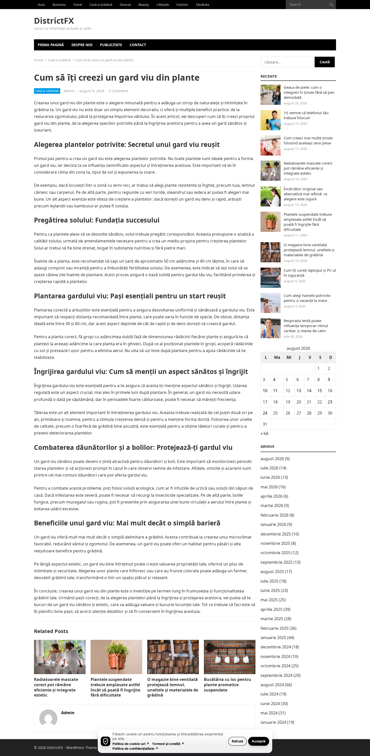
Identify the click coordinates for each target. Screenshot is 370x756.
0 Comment (118, 90)
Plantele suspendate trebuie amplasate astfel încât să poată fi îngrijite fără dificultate (115, 687)
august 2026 (272, 458)
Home (38, 60)
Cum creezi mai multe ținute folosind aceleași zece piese (308, 140)
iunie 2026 (270, 477)
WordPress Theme (81, 747)
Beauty (143, 4)
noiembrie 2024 (275, 656)
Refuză (237, 741)
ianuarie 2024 (273, 722)
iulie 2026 (269, 468)
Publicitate (111, 44)
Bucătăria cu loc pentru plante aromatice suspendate (227, 685)
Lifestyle (163, 4)
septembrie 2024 (276, 675)
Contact (138, 44)
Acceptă (259, 741)
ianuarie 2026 (273, 524)
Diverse (125, 4)
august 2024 (272, 684)
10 (265, 390)
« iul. (265, 433)
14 (309, 390)
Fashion (182, 4)
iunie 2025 (270, 590)
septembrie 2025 (276, 562)
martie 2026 (272, 505)
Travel (77, 4)
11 (275, 390)
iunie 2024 (270, 703)
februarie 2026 (274, 515)
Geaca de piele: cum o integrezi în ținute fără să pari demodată (309, 92)
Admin (69, 90)
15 (319, 390)
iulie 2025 (269, 581)
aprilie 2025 (271, 609)
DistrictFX (54, 21)
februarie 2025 (274, 628)
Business (59, 4)
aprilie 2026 (271, 496)
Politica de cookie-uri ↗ (131, 743)
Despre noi (81, 44)
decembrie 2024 (276, 647)
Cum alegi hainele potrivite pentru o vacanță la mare (307, 298)
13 (299, 390)
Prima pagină (51, 44)
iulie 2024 (269, 694)
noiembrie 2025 (275, 543)
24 (265, 413)
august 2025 (272, 571)
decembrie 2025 (276, 534)
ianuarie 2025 (273, 637)
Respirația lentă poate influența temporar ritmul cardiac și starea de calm (306, 325)
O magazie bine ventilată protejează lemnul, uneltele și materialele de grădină (172, 687)
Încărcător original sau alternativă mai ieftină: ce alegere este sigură (305, 193)
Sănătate (202, 4)
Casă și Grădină (101, 4)
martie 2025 (272, 618)
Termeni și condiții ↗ (168, 743)
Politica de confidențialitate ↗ (136, 748)
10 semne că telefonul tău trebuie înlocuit (306, 115)
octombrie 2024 (275, 666)
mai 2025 (269, 600)
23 (330, 402)
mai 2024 (269, 713)
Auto (41, 4)
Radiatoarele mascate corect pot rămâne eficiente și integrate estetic (56, 687)
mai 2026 (269, 487)
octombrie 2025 (275, 552)
